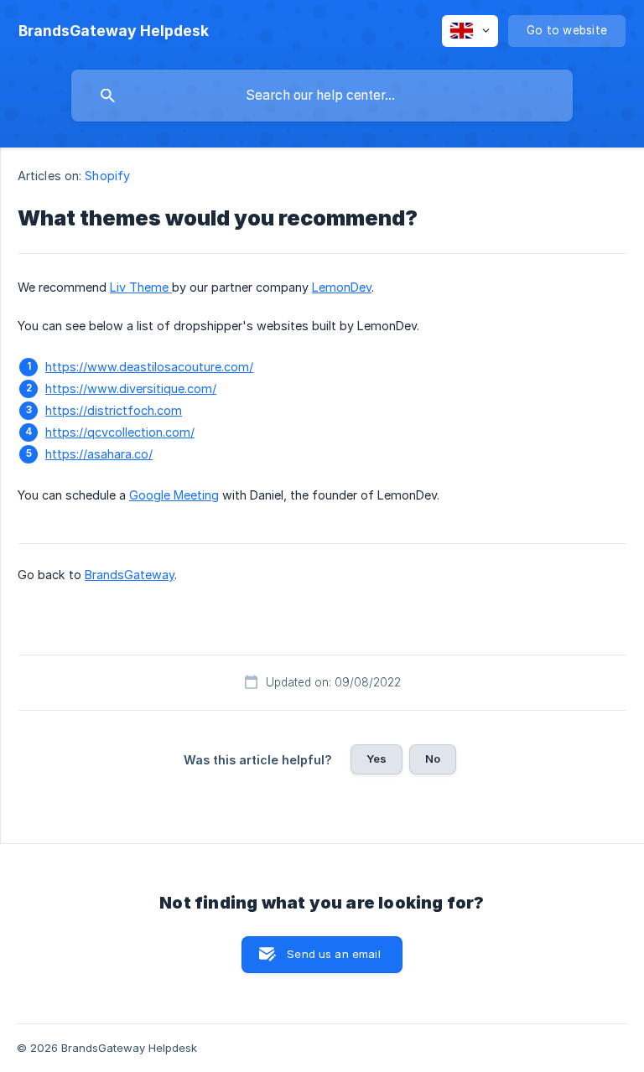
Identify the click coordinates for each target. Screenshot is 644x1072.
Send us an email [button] (333, 954)
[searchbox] (322, 96)
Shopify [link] (107, 175)
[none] (113, 31)
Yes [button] (376, 758)
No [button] (432, 758)
